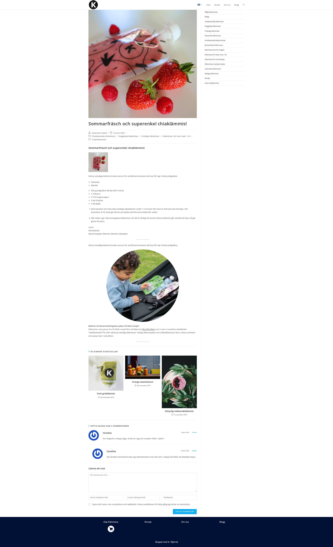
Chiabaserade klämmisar (103, 136)
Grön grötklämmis (106, 393)
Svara (194, 432)
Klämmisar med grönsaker (215, 64)
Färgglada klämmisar (128, 136)
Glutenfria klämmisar (213, 35)
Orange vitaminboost (142, 381)
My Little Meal (148, 329)
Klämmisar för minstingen (215, 59)
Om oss (185, 522)
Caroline (111, 451)
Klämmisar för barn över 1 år (176, 136)
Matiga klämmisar (212, 73)
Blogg (207, 16)
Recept (207, 78)
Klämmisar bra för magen (214, 50)
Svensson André (99, 133)
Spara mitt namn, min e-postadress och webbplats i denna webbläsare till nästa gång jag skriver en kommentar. (141, 504)
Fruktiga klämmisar (151, 136)
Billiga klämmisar (211, 12)
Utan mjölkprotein (212, 83)
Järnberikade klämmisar (214, 45)
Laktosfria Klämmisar (213, 69)
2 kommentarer (99, 139)
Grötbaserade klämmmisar (215, 40)
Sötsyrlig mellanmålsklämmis (179, 411)
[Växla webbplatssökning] (243, 5)
